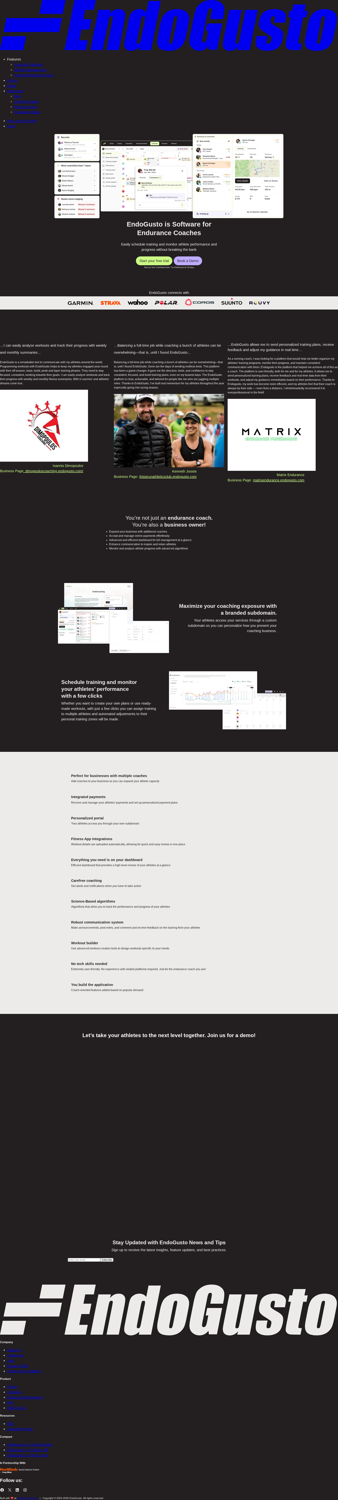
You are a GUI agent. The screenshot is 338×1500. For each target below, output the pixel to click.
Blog (10, 1424)
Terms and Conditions (24, 1371)
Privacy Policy (18, 1366)
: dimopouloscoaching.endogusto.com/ (53, 471)
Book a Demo (188, 261)
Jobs (10, 1360)
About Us (14, 1350)
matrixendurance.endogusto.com (278, 480)
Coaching (14, 1392)
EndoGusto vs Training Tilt (27, 1450)
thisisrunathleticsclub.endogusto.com (168, 477)
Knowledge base (20, 1429)
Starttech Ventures (27, 1498)
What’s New (16, 1408)
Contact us (15, 1355)
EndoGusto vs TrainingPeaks (29, 1445)
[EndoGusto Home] (169, 50)
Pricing (12, 1387)
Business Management (25, 1397)
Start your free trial (154, 261)
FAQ (10, 1403)
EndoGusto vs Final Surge (27, 1455)
